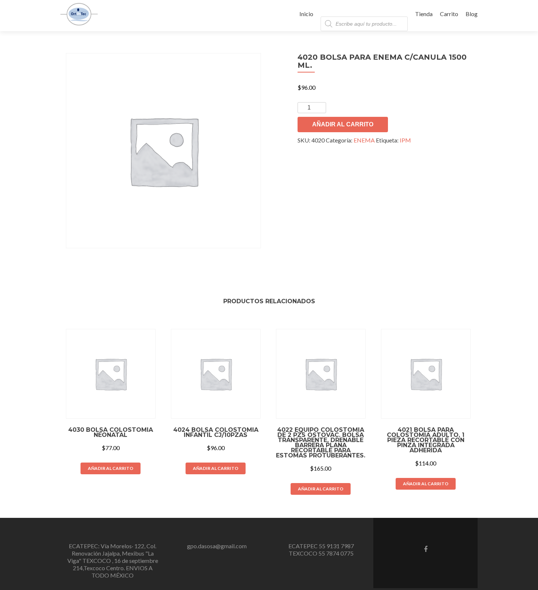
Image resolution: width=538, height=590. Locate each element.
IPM (405, 140)
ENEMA (364, 140)
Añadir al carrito (342, 124)
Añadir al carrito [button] (110, 468)
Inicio (306, 13)
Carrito (449, 13)
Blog (472, 13)
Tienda (424, 13)
